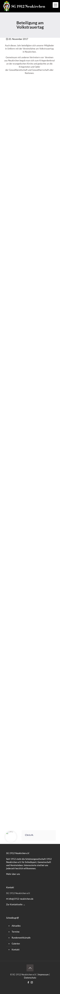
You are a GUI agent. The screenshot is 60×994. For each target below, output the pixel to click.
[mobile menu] (55, 5)
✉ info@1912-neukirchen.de (19, 898)
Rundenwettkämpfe (21, 937)
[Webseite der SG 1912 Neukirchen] (24, 6)
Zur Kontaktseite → (15, 904)
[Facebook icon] (28, 982)
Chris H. (29, 835)
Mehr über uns (13, 874)
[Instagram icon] (31, 982)
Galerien (16, 943)
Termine (16, 931)
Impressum (43, 974)
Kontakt (16, 949)
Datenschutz (30, 977)
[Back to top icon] (30, 967)
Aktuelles (16, 925)
